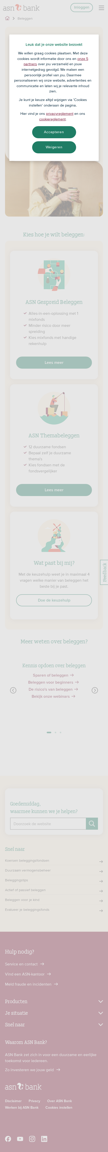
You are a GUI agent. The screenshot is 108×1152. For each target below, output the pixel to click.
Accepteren (54, 132)
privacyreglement (59, 114)
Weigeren (54, 147)
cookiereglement (52, 119)
